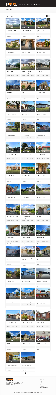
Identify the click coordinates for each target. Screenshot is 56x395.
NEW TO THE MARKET (26, 216)
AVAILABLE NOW (10, 258)
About (31, 4)
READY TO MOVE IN (40, 133)
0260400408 (42, 386)
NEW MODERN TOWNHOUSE (12, 300)
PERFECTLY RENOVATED (26, 113)
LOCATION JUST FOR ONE (42, 92)
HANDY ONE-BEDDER (26, 343)
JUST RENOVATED (40, 30)
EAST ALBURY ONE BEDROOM (12, 113)
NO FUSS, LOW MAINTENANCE (27, 133)
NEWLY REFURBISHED (41, 175)
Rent (27, 4)
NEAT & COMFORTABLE (41, 322)
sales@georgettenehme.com (44, 384)
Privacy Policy (38, 4)
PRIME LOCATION (40, 216)
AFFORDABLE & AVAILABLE (27, 322)
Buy (22, 4)
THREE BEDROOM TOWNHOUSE (13, 154)
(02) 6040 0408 (15, 383)
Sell (24, 4)
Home (20, 4)
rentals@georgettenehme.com (44, 387)
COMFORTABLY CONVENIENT (12, 216)
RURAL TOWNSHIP (40, 237)
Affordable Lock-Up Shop (41, 343)
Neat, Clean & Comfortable (26, 30)
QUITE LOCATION (10, 133)
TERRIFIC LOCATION (10, 71)
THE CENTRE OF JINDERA (26, 175)
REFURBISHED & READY (11, 237)
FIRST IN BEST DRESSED (11, 92)
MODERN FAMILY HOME (26, 71)
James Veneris (9, 36)
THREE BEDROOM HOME (11, 30)
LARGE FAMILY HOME (41, 154)
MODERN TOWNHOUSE (41, 71)
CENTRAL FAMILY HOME (26, 154)
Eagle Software (40, 392)
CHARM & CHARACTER (26, 237)
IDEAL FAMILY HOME (10, 175)
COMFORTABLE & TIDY (26, 92)
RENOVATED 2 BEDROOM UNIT (27, 300)
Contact (34, 4)
